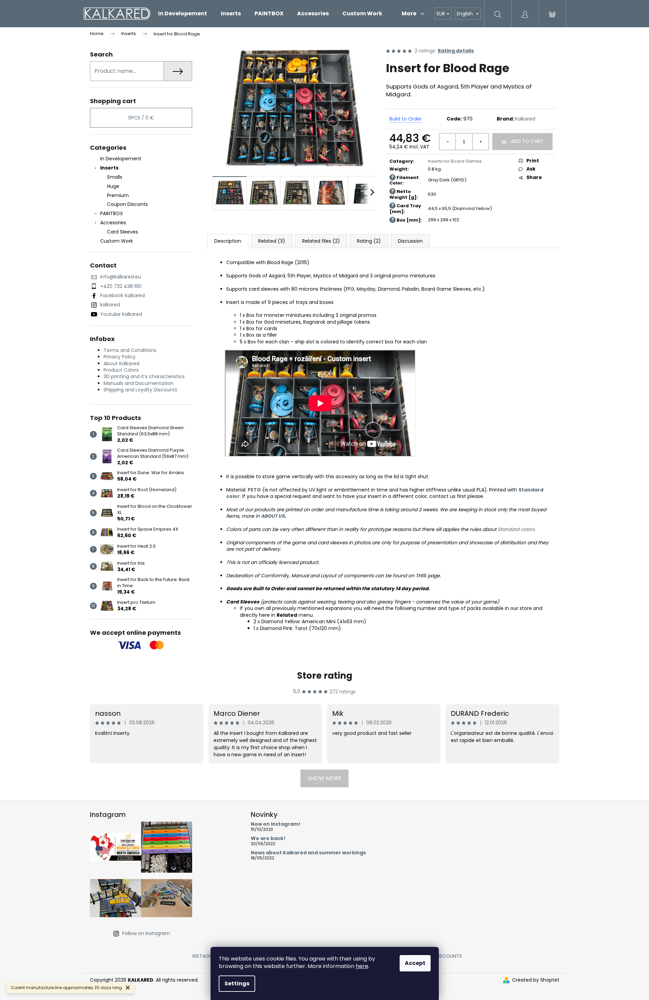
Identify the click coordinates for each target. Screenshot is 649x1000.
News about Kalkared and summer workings (308, 852)
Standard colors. (517, 529)
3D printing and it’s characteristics (144, 376)
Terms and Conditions (130, 350)
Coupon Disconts (127, 204)
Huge (113, 186)
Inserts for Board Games (455, 161)
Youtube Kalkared (121, 314)
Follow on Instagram (146, 933)
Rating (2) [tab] (369, 241)
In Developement (120, 158)
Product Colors (121, 370)
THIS (421, 575)
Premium (118, 195)
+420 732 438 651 (120, 286)
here (362, 966)
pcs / (141, 117)
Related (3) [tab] (271, 241)
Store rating (324, 676)
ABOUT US (273, 516)
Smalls (114, 177)
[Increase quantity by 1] (480, 141)
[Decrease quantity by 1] (447, 141)
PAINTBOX (111, 213)
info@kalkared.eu (120, 276)
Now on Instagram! (275, 824)
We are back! (268, 838)
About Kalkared (121, 363)
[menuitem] (182, 13)
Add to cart (527, 141)
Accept (415, 963)
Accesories (113, 222)
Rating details (456, 51)
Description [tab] (227, 241)
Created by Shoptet (535, 980)
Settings (237, 983)
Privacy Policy (120, 356)
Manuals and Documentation (138, 383)
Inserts (109, 167)
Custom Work (116, 241)
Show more (324, 778)
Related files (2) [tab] (321, 241)
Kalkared (525, 118)
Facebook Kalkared (122, 295)
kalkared (110, 304)
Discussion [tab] (410, 241)
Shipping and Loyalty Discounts (140, 389)
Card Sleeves (122, 231)
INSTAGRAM (205, 956)
